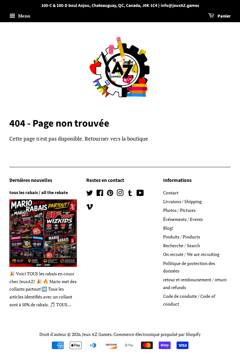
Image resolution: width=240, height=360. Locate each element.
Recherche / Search (181, 245)
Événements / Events (183, 219)
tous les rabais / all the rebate (38, 192)
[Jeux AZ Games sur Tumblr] (130, 194)
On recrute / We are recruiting (191, 254)
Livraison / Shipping (182, 201)
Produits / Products (181, 237)
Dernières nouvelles (30, 180)
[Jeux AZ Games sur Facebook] (99, 194)
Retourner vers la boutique (116, 138)
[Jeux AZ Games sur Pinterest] (110, 194)
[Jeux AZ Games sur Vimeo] (89, 208)
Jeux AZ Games (97, 334)
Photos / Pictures (179, 210)
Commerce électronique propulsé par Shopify (157, 334)
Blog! (168, 228)
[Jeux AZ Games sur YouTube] (140, 194)
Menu (23, 16)
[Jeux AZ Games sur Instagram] (120, 194)
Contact (170, 193)
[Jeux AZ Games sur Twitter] (89, 194)
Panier (224, 16)
